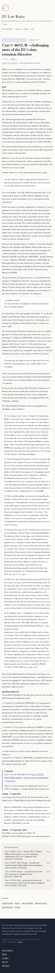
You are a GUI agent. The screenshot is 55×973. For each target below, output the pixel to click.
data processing (41, 903)
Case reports (7, 29)
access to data (7, 903)
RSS (32, 29)
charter (17, 903)
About (26, 29)
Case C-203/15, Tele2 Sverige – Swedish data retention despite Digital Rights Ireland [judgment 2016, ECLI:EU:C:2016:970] (23, 865)
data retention (7, 907)
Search (18, 29)
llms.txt (20, 942)
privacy (17, 907)
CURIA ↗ (14, 59)
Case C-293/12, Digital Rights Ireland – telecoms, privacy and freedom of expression (26, 777)
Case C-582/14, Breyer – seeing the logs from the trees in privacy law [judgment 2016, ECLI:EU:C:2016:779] (23, 874)
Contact (5, 958)
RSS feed (5, 965)
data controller (27, 903)
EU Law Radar (13, 16)
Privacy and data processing (14, 40)
